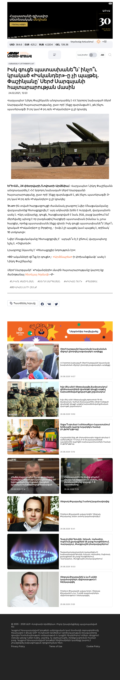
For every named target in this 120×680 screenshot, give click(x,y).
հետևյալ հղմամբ (37, 274)
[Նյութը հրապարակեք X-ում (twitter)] (56, 304)
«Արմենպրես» (62, 256)
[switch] (93, 55)
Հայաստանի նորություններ (21, 64)
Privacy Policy (18, 646)
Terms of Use (55, 646)
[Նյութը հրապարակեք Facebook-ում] (42, 304)
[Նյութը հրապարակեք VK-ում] (49, 304)
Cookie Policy (93, 646)
